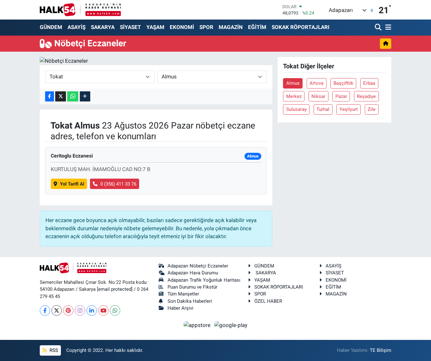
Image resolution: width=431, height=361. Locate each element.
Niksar (318, 96)
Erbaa (369, 83)
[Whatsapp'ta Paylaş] (72, 96)
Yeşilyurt (348, 109)
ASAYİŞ (77, 27)
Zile (371, 109)
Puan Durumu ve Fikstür (192, 287)
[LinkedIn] (91, 310)
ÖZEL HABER (268, 301)
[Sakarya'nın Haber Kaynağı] (80, 9)
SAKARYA (103, 27)
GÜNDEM (51, 27)
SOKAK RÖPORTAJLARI (300, 27)
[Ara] (379, 27)
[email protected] (115, 289)
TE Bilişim (380, 350)
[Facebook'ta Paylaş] (49, 96)
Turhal (322, 109)
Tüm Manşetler (183, 294)
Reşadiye (366, 96)
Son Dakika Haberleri (190, 301)
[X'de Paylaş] (60, 96)
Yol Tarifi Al (72, 184)
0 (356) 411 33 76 (118, 184)
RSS (53, 350)
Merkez (294, 96)
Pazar (341, 96)
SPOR (206, 27)
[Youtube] (103, 310)
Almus (293, 83)
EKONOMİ (182, 27)
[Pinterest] (68, 310)
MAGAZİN (231, 27)
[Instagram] (80, 310)
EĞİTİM (257, 27)
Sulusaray (296, 109)
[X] (56, 310)
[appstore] (197, 325)
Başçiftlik (343, 83)
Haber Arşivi (180, 308)
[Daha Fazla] (85, 96)
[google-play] (231, 325)
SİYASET (130, 27)
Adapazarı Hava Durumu (193, 273)
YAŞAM (155, 27)
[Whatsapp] (115, 310)
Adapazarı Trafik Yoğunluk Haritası (204, 280)
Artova (316, 83)
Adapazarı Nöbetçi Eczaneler (198, 266)
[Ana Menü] (387, 27)
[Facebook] (45, 310)
